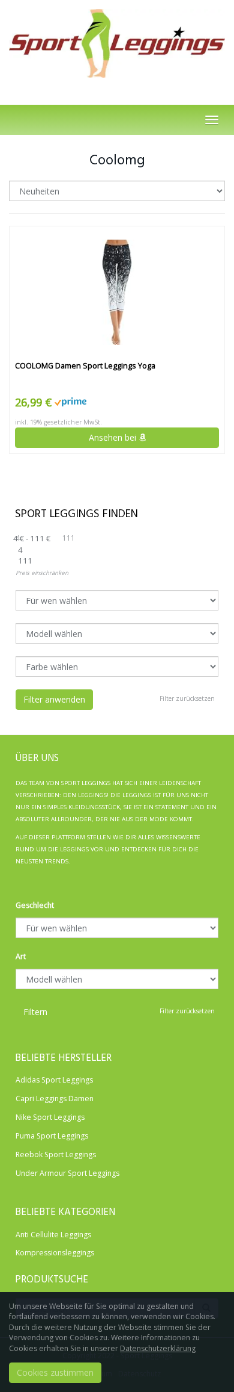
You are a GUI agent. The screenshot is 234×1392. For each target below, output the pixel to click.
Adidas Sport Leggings (54, 1080)
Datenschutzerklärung (158, 1348)
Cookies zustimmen (55, 1372)
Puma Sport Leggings (52, 1136)
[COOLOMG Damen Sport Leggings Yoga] (117, 292)
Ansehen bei (114, 437)
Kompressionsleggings (55, 1253)
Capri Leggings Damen (55, 1098)
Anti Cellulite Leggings (53, 1234)
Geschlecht (35, 905)
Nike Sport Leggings (50, 1117)
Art (21, 956)
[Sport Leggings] (117, 40)
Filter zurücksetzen (187, 698)
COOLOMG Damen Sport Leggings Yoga (85, 366)
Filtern (35, 1012)
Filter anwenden (54, 699)
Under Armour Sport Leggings (67, 1173)
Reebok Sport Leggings (56, 1154)
